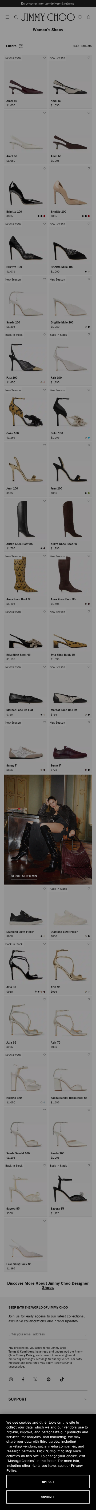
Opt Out (48, 1482)
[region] (48, 1462)
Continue (48, 1497)
